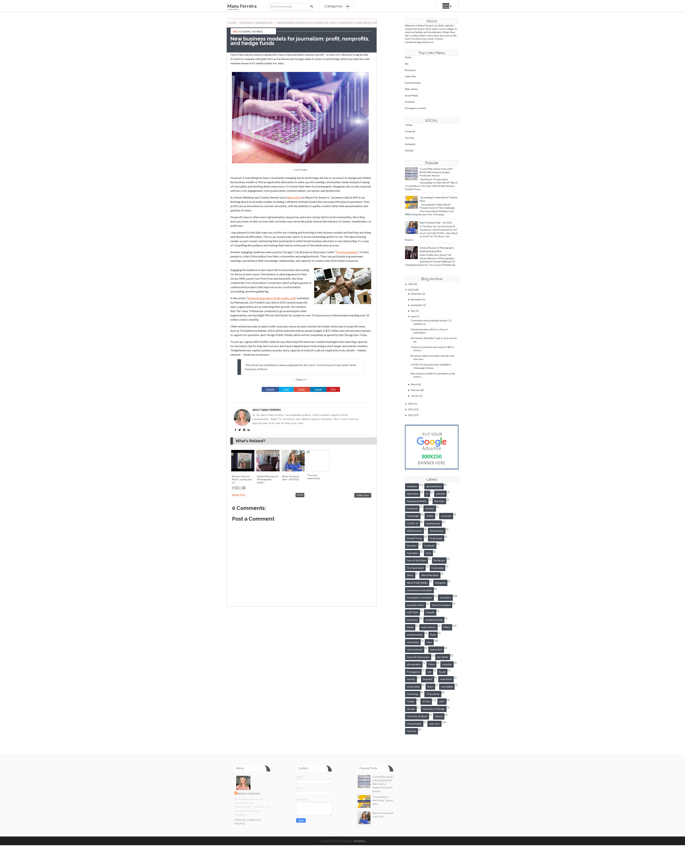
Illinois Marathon (430, 575)
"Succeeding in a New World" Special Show (382, 800)
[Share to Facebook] (244, 488)
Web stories (411, 89)
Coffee (429, 516)
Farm (428, 553)
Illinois (410, 575)
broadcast (412, 508)
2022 (411, 289)
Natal (433, 634)
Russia (442, 671)
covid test (446, 516)
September (416, 305)
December (416, 293)
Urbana (439, 716)
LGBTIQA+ (412, 612)
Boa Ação (439, 501)
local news (412, 619)
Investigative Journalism (419, 597)
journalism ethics (415, 605)
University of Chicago (434, 709)
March (414, 384)
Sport (430, 686)
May (413, 310)
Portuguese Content (415, 108)
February (415, 390)
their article (294, 197)
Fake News (412, 553)
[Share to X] (240, 488)
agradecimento (434, 486)
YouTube (409, 137)
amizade (440, 493)
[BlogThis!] (237, 488)
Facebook (410, 131)
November (416, 299)
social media (413, 686)
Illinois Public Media (417, 582)
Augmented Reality (417, 501)
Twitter (409, 125)
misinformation (415, 634)
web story (434, 723)
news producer (414, 649)
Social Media (411, 95)
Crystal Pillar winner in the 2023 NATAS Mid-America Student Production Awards (436, 172)
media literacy (428, 627)
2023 (411, 284)
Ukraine (411, 709)
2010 (411, 415)
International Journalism (419, 590)
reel (429, 671)
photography (414, 664)
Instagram (410, 144)
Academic (245, 31)
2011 (411, 409)
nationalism (413, 642)
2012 (411, 403)
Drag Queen (436, 538)
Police (431, 664)
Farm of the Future (416, 560)
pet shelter (442, 657)
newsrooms (436, 649)
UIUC (442, 701)
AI (427, 493)
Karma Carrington (441, 605)
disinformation (414, 530)
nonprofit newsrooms (257, 22)
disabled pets (433, 523)
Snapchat (427, 679)
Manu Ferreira (242, 6)
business (257, 31)
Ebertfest (412, 545)
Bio (406, 63)
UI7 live (426, 701)
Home (232, 22)
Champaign (413, 516)
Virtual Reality (414, 723)
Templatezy (360, 840)
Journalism (445, 597)
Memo (446, 627)
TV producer (433, 694)
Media (410, 627)
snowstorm (446, 679)
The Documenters (347, 252)
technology (412, 694)
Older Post (363, 495)
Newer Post (238, 494)
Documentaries (413, 82)
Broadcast (410, 70)
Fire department (415, 568)
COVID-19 (412, 523)
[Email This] (233, 488)
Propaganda (413, 671)
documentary (437, 530)
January (415, 395)
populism (447, 664)
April (413, 316)
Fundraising (437, 568)
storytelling (447, 686)
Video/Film (410, 76)
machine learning (434, 619)
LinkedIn (409, 150)
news (429, 642)
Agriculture (412, 493)
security (411, 679)
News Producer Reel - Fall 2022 (436, 222)
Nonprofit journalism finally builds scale (271, 298)
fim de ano (439, 560)
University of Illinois (417, 716)
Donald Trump (414, 538)
